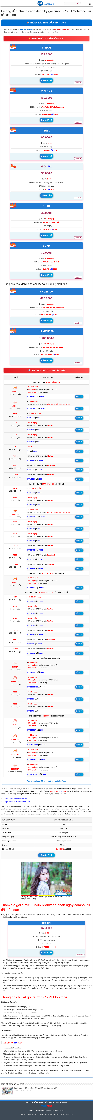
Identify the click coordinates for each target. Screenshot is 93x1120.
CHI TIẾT (77, 83)
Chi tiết (77, 198)
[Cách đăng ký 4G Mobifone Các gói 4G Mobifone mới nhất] (7, 1091)
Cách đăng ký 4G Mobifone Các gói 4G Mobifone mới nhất (36, 1088)
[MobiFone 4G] (46, 3)
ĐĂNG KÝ (45, 80)
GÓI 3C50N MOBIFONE (63, 820)
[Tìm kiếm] (78, 3)
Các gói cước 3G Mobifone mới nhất (16, 802)
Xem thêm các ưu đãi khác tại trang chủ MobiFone (46, 781)
